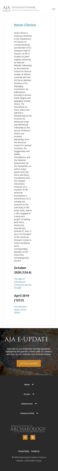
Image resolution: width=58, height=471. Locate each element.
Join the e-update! (28, 363)
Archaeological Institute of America (32, 457)
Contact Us (35, 451)
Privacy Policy (23, 451)
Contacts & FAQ (27, 413)
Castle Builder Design (33, 460)
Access (27, 394)
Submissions (27, 403)
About (27, 384)
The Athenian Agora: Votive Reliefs (20, 309)
